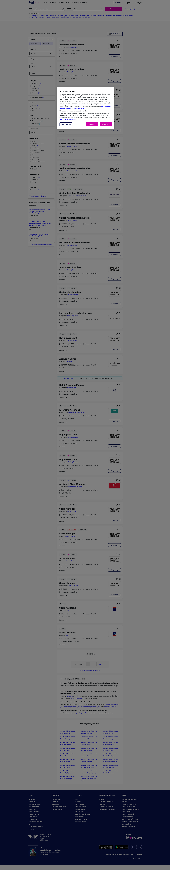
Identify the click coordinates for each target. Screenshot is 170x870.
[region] (85, 108)
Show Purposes (66, 124)
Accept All (105, 124)
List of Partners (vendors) (68, 119)
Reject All (92, 124)
